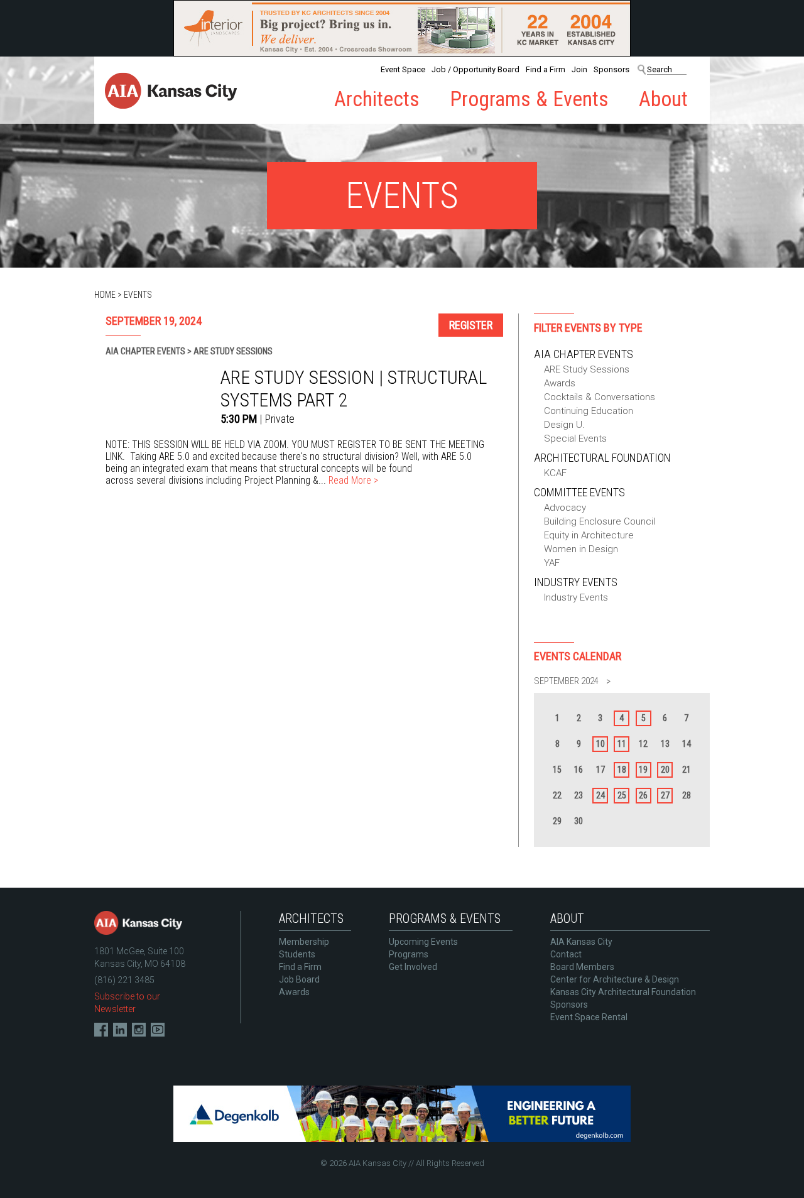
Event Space (403, 69)
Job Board (299, 979)
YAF (552, 563)
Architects (377, 99)
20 (665, 770)
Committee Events (579, 492)
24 (600, 795)
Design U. (564, 424)
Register (470, 325)
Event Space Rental (588, 1017)
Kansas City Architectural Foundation (623, 992)
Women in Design (581, 549)
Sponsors (611, 69)
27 (665, 795)
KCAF (555, 473)
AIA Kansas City (581, 942)
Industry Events (575, 582)
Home (105, 295)
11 (621, 744)
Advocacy (565, 507)
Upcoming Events (423, 942)
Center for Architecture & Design (614, 979)
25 (621, 795)
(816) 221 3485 (124, 980)
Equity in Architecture (589, 535)
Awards (559, 383)
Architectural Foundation (602, 457)
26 (643, 795)
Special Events (575, 438)
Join (579, 69)
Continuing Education (588, 411)
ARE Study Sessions (586, 369)
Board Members (582, 967)
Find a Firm (545, 69)
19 (643, 770)
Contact (566, 954)
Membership (304, 942)
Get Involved (413, 967)
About (663, 99)
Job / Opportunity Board (475, 69)
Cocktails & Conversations (599, 397)
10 (600, 744)
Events (138, 295)
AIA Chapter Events (583, 354)
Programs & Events (529, 99)
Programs (408, 954)
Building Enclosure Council (599, 521)
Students (297, 954)
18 (621, 770)
